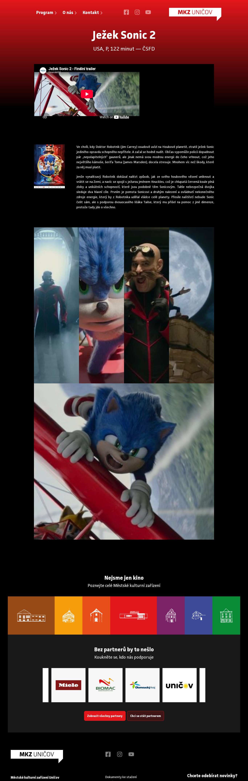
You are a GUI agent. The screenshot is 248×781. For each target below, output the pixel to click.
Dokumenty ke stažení (121, 777)
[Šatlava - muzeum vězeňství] (198, 615)
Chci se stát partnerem (145, 716)
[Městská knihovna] (68, 615)
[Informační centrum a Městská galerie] (226, 615)
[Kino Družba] (133, 615)
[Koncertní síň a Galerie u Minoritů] (171, 615)
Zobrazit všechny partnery (105, 716)
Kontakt (91, 13)
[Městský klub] (31, 615)
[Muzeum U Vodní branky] (96, 615)
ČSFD (148, 49)
